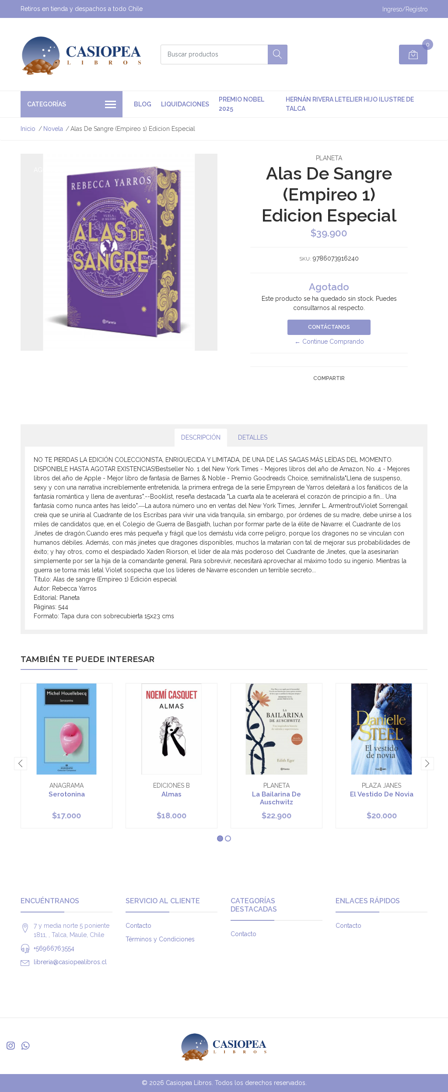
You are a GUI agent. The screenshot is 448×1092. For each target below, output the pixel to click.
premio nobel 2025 (241, 104)
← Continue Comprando (329, 341)
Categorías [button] (46, 104)
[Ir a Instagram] (10, 1045)
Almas (171, 794)
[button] (220, 838)
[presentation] (20, 763)
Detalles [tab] (252, 437)
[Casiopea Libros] (82, 54)
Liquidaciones (185, 104)
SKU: (305, 259)
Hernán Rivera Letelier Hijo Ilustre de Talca (350, 104)
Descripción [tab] (200, 437)
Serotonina (67, 794)
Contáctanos (329, 327)
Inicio (28, 128)
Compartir (329, 378)
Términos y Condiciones (160, 939)
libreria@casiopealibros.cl (70, 961)
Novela (53, 128)
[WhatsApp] (25, 1045)
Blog (142, 104)
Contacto (138, 925)
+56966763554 (54, 948)
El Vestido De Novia (381, 794)
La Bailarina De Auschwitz (276, 798)
